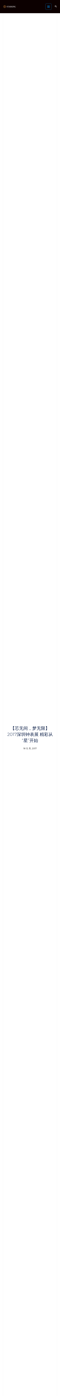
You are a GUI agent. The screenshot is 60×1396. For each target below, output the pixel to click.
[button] (55, 6)
